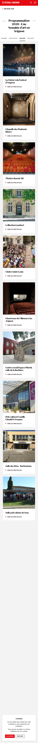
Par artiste (13, 38)
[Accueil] (10, 2)
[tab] (14, 38)
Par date (30, 38)
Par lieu (22, 38)
